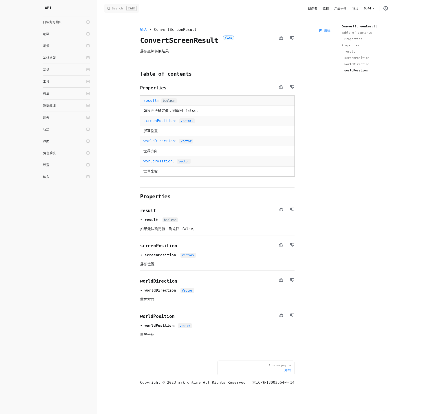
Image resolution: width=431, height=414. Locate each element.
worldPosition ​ (356, 70)
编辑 (327, 30)
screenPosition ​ (356, 58)
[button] (66, 22)
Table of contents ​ (356, 32)
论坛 (355, 8)
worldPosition (158, 161)
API (48, 8)
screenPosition (159, 121)
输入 (143, 29)
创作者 (312, 8)
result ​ (349, 51)
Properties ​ (353, 39)
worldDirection (159, 141)
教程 (326, 8)
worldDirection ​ (356, 64)
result (150, 100)
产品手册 (340, 8)
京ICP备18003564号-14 (273, 382)
